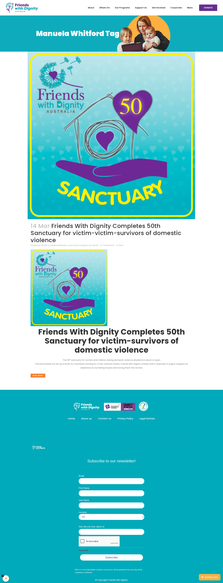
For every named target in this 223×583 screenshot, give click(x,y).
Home (71, 418)
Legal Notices (147, 418)
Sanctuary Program (78, 245)
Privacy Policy (125, 418)
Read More (38, 375)
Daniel (95, 245)
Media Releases (58, 245)
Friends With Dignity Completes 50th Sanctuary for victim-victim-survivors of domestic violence (106, 233)
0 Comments (107, 245)
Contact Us (104, 418)
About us (86, 418)
